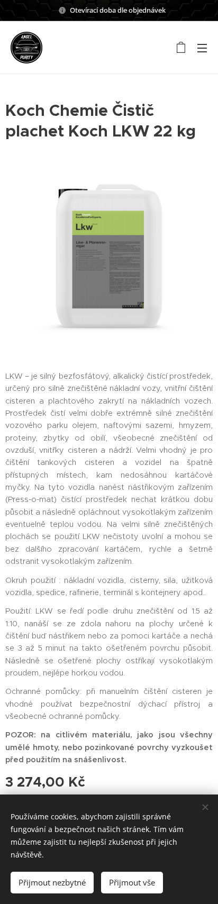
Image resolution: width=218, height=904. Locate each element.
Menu (202, 47)
